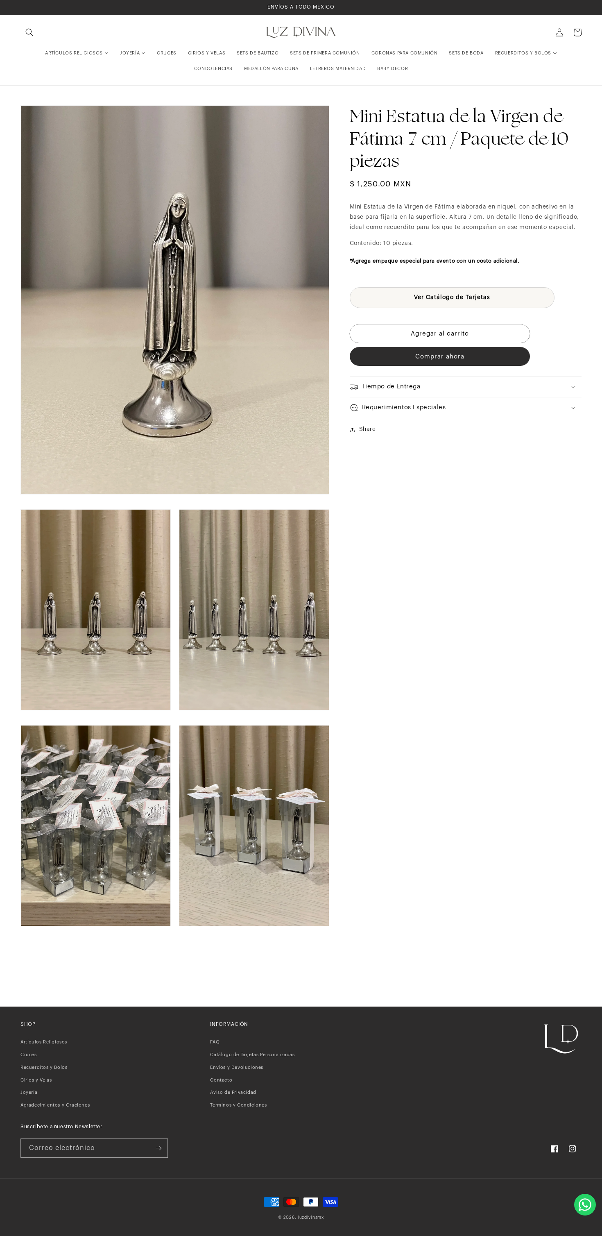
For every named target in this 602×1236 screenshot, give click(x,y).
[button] (29, 32)
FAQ (215, 1042)
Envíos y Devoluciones (236, 1067)
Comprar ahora (439, 357)
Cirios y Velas (36, 1080)
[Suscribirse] (158, 1148)
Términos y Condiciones (238, 1105)
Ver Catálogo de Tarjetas (452, 297)
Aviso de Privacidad (233, 1092)
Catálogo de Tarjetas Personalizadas (252, 1054)
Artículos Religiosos (43, 1042)
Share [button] (367, 429)
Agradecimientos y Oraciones (55, 1105)
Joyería (28, 1092)
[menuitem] (76, 53)
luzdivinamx (311, 1218)
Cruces (28, 1054)
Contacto (221, 1080)
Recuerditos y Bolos (43, 1067)
